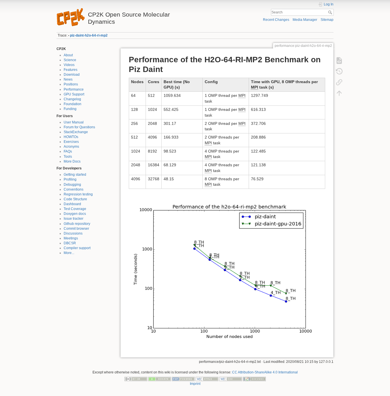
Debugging (72, 185)
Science (70, 60)
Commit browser (76, 229)
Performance (74, 89)
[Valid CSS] (230, 379)
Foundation (72, 104)
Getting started (75, 175)
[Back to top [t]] (339, 93)
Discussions (73, 233)
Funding (70, 109)
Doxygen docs (75, 214)
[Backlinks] (339, 82)
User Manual (74, 122)
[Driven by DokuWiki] (254, 379)
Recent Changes (276, 20)
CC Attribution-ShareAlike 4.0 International (265, 372)
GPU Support (74, 94)
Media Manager (305, 20)
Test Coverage (75, 209)
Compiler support (77, 248)
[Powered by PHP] (183, 379)
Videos (69, 65)
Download (72, 75)
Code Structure (75, 199)
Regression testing (78, 194)
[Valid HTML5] (207, 379)
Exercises (71, 142)
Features (70, 70)
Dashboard (72, 204)
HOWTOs (71, 137)
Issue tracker (73, 219)
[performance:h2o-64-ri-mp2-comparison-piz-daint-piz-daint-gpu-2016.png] (227, 268)
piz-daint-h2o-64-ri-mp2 (89, 35)
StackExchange (76, 132)
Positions (71, 84)
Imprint (195, 384)
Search (330, 12)
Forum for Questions (79, 127)
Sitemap (327, 20)
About (68, 55)
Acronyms (71, 147)
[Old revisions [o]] (339, 71)
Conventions (73, 189)
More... (69, 253)
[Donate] (159, 379)
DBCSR (70, 243)
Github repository (77, 224)
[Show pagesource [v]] (339, 60)
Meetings (71, 238)
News (68, 79)
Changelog (72, 99)
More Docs (72, 161)
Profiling (70, 179)
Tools (68, 157)
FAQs (68, 151)
